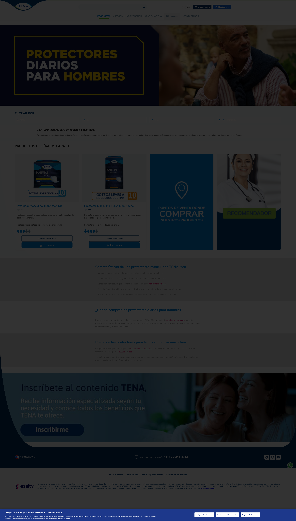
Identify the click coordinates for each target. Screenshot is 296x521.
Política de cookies (64, 518)
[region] (148, 515)
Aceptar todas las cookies (250, 515)
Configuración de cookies (204, 515)
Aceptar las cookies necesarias (227, 515)
